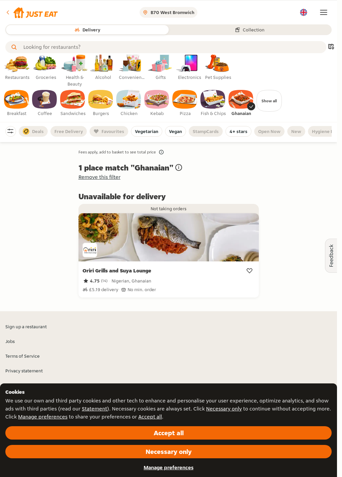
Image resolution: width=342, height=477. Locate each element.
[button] (31, 12)
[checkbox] (16, 103)
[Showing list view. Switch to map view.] (331, 47)
